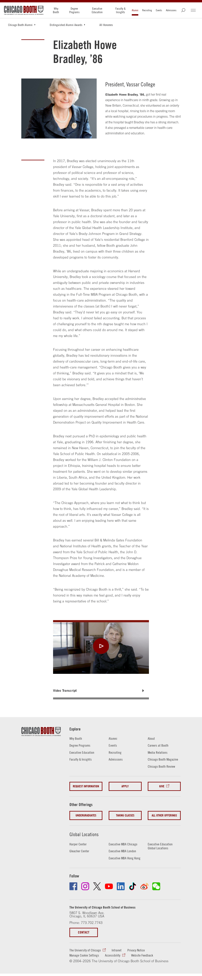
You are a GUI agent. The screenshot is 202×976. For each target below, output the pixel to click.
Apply (125, 786)
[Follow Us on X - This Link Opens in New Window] (97, 886)
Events (159, 10)
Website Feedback (142, 955)
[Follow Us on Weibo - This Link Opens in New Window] (144, 886)
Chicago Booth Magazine (163, 759)
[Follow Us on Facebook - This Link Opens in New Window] (73, 886)
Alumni (135, 10)
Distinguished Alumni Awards (66, 25)
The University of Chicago (85, 950)
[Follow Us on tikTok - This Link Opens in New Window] (133, 886)
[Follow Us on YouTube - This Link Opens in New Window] (109, 886)
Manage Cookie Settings (84, 955)
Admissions (171, 10)
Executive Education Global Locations (160, 846)
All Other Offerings (164, 815)
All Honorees (106, 25)
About (151, 739)
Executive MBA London (122, 851)
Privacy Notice (136, 950)
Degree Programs (74, 10)
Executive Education (97, 10)
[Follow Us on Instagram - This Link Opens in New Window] (85, 886)
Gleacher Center (79, 851)
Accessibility (112, 955)
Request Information (86, 786)
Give (161, 786)
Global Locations (84, 834)
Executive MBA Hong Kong (124, 858)
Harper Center (78, 844)
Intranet (117, 950)
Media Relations (157, 752)
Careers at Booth (158, 745)
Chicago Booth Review (161, 766)
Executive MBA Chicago (123, 844)
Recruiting (147, 10)
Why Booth (56, 10)
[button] (101, 690)
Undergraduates (86, 815)
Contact (83, 932)
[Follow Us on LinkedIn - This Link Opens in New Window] (121, 886)
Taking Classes (125, 815)
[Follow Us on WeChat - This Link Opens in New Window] (156, 886)
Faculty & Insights (120, 10)
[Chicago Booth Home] (23, 10)
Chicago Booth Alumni (20, 25)
